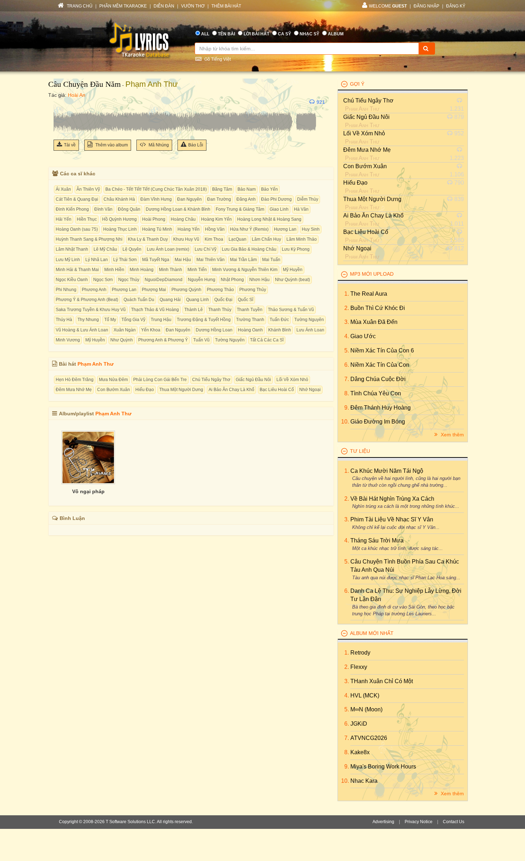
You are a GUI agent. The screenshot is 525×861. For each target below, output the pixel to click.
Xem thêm (451, 434)
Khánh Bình (279, 329)
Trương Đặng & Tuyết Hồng (204, 319)
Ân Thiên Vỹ (88, 189)
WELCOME (388, 6)
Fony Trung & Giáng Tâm (240, 209)
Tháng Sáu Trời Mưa (377, 540)
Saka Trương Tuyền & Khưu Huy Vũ (91, 309)
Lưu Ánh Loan (310, 329)
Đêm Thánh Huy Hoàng (380, 408)
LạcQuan (237, 239)
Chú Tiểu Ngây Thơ (211, 379)
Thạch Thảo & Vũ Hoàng (155, 309)
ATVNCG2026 (368, 738)
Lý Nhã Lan (96, 259)
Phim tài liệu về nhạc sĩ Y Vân (391, 519)
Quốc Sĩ (245, 299)
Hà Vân (301, 209)
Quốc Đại (223, 299)
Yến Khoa (150, 329)
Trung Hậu (161, 319)
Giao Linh (279, 209)
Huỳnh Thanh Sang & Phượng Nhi (89, 239)
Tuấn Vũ (201, 339)
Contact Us (453, 821)
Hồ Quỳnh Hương (119, 219)
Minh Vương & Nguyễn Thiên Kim (245, 269)
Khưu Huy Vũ (186, 239)
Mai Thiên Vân (210, 259)
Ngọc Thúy (128, 279)
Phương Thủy (252, 289)
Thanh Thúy (219, 309)
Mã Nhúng (158, 144)
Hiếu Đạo (144, 389)
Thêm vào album (111, 144)
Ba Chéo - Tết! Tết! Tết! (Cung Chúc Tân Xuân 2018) (156, 189)
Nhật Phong (232, 279)
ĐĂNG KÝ (455, 6)
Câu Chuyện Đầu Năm (84, 84)
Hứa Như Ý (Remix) (249, 229)
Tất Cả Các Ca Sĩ (267, 339)
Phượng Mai (154, 289)
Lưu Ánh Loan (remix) (168, 249)
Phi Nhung (66, 289)
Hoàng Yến (189, 229)
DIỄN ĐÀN (164, 6)
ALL (205, 33)
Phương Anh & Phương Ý (163, 339)
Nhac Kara (364, 781)
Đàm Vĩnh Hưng (156, 199)
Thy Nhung (88, 319)
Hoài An (76, 95)
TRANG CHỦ (79, 6)
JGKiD (358, 724)
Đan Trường (219, 199)
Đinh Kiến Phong (72, 209)
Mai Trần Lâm (243, 259)
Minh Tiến (197, 269)
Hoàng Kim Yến (216, 219)
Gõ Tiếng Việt (217, 59)
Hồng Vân (215, 229)
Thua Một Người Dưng (181, 389)
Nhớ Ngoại (310, 389)
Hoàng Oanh (250, 329)
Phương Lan (124, 289)
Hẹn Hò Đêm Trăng (75, 379)
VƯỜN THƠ (193, 6)
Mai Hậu (183, 259)
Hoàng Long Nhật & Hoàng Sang (269, 219)
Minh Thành (170, 269)
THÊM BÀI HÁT (226, 6)
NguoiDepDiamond (163, 279)
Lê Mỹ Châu (105, 249)
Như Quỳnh (121, 339)
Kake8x (360, 752)
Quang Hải (170, 299)
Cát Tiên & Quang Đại (77, 199)
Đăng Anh (246, 199)
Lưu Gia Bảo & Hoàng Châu (249, 249)
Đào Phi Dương (276, 199)
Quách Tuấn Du (139, 299)
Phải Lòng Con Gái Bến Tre (160, 379)
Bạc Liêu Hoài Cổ (277, 389)
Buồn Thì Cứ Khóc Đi (377, 308)
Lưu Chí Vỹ (205, 249)
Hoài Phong (153, 219)
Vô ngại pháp (88, 491)
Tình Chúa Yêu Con (375, 393)
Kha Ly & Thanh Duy (148, 239)
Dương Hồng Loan (214, 329)
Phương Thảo (220, 289)
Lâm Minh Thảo (301, 239)
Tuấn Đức (279, 319)
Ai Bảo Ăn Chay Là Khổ (231, 389)
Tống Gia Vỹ (133, 319)
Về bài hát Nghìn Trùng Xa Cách (392, 499)
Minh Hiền (114, 269)
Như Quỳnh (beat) (292, 279)
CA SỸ (284, 33)
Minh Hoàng (142, 269)
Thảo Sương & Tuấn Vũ (291, 309)
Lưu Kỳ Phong (296, 249)
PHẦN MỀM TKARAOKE (123, 6)
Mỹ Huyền (292, 269)
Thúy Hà (64, 319)
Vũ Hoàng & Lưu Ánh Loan (82, 329)
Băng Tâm (222, 189)
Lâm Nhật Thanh (72, 249)
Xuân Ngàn (125, 329)
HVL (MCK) (364, 695)
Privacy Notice (418, 821)
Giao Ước (363, 336)
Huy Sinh (311, 229)
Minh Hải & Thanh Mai (77, 269)
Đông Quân (129, 209)
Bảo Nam (247, 189)
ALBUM (336, 33)
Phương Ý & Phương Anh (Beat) (87, 299)
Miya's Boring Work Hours (383, 767)
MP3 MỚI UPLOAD (372, 274)
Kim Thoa (214, 239)
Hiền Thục (87, 219)
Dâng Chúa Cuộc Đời (378, 379)
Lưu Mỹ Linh (68, 259)
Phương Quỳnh (186, 289)
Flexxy (358, 667)
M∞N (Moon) (366, 709)
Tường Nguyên (309, 319)
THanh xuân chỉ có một (381, 681)
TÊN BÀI (226, 33)
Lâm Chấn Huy (266, 239)
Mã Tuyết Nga (155, 259)
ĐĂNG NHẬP (426, 6)
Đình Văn (103, 209)
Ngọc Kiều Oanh (72, 279)
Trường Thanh (250, 319)
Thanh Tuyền (249, 309)
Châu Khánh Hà (119, 199)
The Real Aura (368, 294)
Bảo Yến (269, 189)
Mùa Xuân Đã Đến (374, 322)
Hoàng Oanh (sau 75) (77, 229)
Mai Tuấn (271, 259)
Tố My (110, 319)
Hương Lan (285, 229)
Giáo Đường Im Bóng (377, 422)
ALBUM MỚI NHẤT (372, 633)
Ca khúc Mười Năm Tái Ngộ (386, 471)
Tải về (70, 144)
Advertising (383, 821)
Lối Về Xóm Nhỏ (292, 379)
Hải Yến (63, 219)
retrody (360, 653)
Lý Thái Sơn (125, 259)
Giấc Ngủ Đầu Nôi (253, 379)
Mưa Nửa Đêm (113, 379)
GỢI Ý (357, 84)
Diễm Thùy (307, 199)
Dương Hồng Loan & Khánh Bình (178, 209)
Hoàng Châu (183, 219)
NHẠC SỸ (309, 33)
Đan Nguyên (189, 199)
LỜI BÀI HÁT (256, 33)
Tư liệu (360, 451)
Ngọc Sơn (103, 279)
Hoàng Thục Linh (120, 229)
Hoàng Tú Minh (157, 229)
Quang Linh (197, 299)
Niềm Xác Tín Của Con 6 (382, 350)
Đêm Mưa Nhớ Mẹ (74, 389)
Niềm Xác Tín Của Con (379, 365)
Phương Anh (94, 289)
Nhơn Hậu (259, 279)
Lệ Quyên (131, 249)
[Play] (61, 102)
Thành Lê (193, 309)
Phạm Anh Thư (151, 84)
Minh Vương (68, 339)
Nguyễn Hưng (201, 279)
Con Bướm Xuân (113, 389)
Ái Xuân (63, 189)
